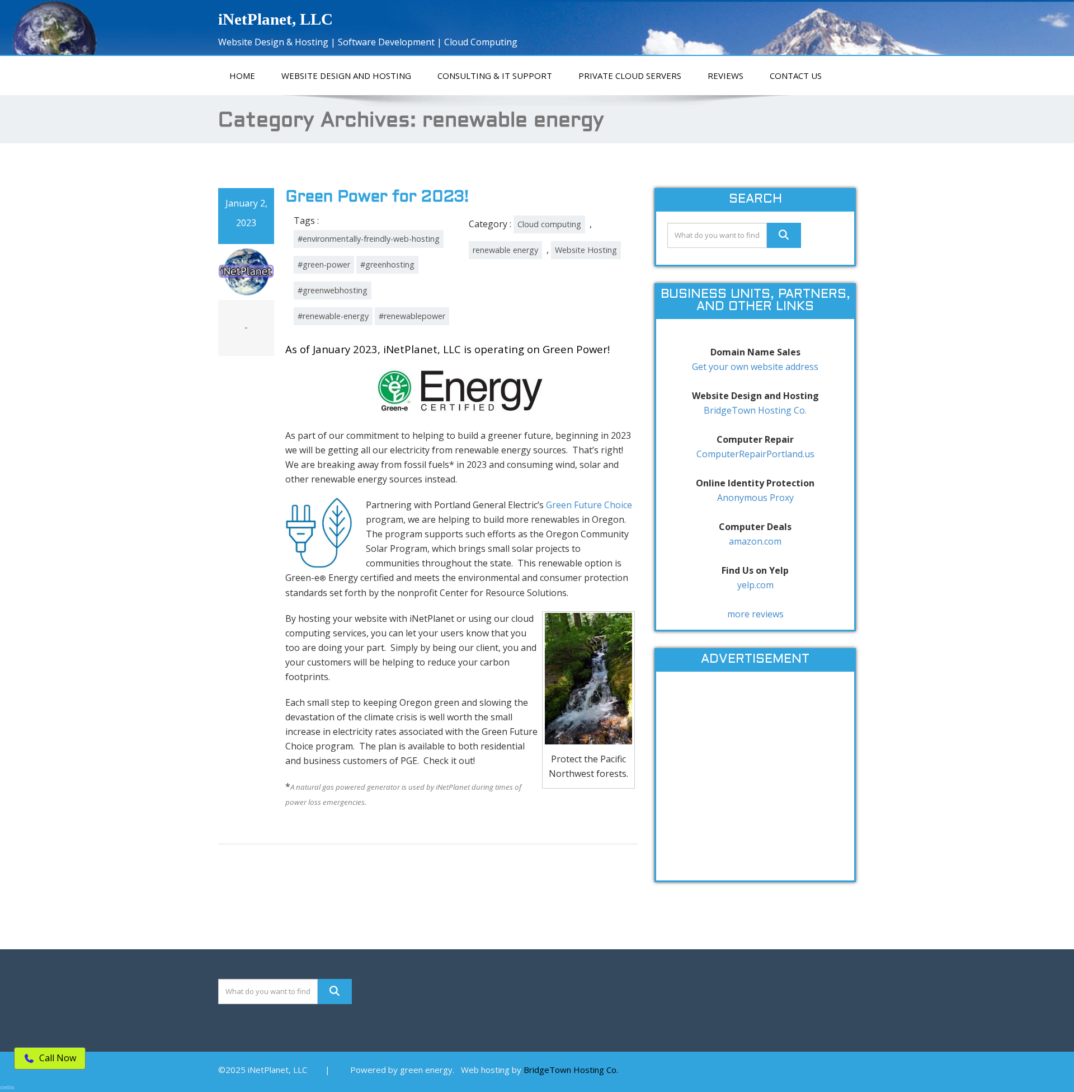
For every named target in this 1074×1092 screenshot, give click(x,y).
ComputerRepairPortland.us (755, 454)
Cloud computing (549, 224)
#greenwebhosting (333, 290)
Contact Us (796, 75)
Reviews (725, 75)
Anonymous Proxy (755, 497)
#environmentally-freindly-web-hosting (369, 238)
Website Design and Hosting (346, 75)
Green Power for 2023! (377, 197)
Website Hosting (586, 250)
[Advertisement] (755, 782)
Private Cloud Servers (629, 75)
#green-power (324, 264)
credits (7, 1087)
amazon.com (755, 541)
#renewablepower (412, 316)
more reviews (755, 614)
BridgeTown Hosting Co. (755, 410)
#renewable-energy (333, 316)
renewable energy (505, 250)
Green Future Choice (589, 505)
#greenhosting (387, 264)
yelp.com (755, 585)
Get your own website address (755, 366)
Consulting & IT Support (494, 75)
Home (242, 75)
